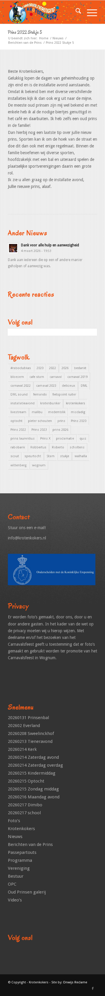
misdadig (78, 412)
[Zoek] (75, 12)
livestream (18, 412)
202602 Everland (24, 725)
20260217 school (24, 812)
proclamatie (65, 438)
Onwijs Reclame (75, 982)
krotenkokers (75, 403)
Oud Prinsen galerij (27, 892)
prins (61, 421)
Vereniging (19, 868)
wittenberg (18, 465)
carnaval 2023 (46, 386)
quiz (83, 438)
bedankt (80, 368)
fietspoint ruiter (64, 394)
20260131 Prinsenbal (28, 717)
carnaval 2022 (20, 386)
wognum (39, 465)
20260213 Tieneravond (30, 741)
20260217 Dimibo (25, 804)
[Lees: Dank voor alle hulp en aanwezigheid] (13, 248)
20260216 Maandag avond (34, 797)
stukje (64, 456)
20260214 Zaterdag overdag (35, 765)
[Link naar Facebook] (92, 988)
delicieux (68, 386)
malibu (37, 412)
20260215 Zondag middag (33, 789)
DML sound (19, 394)
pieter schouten (40, 421)
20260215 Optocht (26, 781)
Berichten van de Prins (30, 844)
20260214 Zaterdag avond (33, 757)
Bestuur (15, 876)
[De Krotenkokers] (43, 12)
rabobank (17, 447)
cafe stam (36, 377)
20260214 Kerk (22, 749)
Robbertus (38, 447)
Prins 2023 (39, 430)
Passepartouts (22, 852)
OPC (12, 884)
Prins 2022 (18, 430)
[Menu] (89, 12)
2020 (39, 368)
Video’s (15, 900)
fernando (40, 394)
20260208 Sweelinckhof (31, 733)
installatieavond (22, 403)
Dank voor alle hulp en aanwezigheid (50, 245)
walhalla (81, 456)
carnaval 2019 (77, 377)
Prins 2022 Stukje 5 (25, 32)
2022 (52, 368)
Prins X (45, 438)
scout (14, 456)
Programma (20, 860)
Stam (51, 456)
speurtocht (32, 456)
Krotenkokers (21, 828)
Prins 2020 (78, 421)
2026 (65, 368)
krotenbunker (50, 403)
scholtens (77, 447)
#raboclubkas (20, 368)
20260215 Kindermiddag (31, 773)
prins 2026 (60, 430)
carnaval (56, 377)
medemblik (56, 412)
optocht (16, 421)
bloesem (17, 377)
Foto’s (14, 820)
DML (84, 386)
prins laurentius (22, 438)
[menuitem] (75, 12)
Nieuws (15, 836)
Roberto (58, 447)
